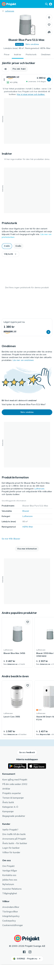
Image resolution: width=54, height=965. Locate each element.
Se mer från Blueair (11, 538)
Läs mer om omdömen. (23, 360)
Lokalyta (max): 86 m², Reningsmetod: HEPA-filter (27, 48)
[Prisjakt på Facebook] (24, 951)
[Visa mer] (4, 79)
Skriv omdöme (32, 44)
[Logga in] (50, 4)
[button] (49, 17)
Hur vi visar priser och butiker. (31, 94)
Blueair (25, 511)
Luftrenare (9, 11)
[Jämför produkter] (49, 32)
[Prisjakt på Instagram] (30, 951)
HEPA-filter (27, 526)
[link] (17, 642)
